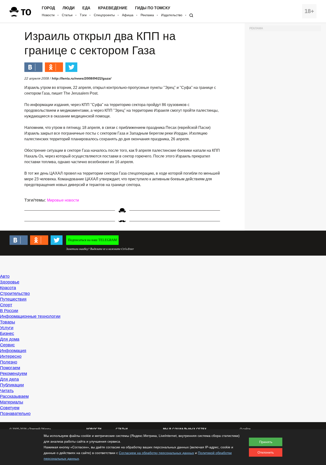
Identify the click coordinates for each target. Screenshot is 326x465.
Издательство (171, 15)
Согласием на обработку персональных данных (156, 453)
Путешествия (13, 299)
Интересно (10, 356)
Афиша (127, 15)
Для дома (9, 339)
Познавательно (15, 413)
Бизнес (7, 333)
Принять (265, 442)
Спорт (6, 305)
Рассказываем (14, 396)
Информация (13, 350)
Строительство (15, 293)
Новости (48, 15)
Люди (69, 8)
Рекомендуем (13, 373)
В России (9, 310)
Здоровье (9, 282)
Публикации (12, 385)
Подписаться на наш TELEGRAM (92, 240)
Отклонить (266, 452)
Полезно (8, 362)
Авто (5, 276)
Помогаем (10, 367)
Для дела (9, 379)
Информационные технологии (30, 316)
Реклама (147, 15)
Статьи (67, 15)
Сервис (7, 345)
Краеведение (112, 8)
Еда (86, 8)
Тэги (83, 15)
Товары (7, 322)
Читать (7, 390)
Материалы (11, 402)
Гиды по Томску (152, 8)
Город (48, 8)
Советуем (9, 407)
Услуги (6, 327)
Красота (8, 287)
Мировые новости (63, 200)
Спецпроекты (104, 15)
